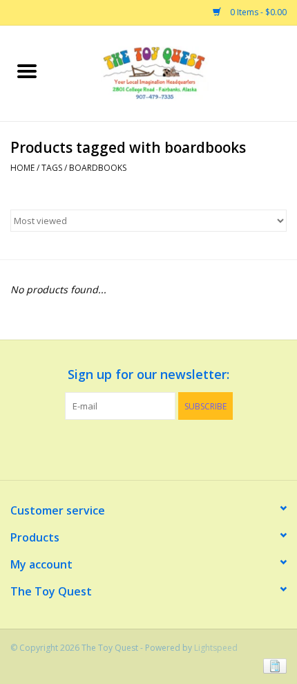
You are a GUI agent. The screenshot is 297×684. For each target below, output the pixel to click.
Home (22, 168)
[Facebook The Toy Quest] (136, 448)
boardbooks (97, 168)
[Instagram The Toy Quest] (161, 448)
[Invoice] (272, 665)
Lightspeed (216, 648)
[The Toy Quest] (175, 72)
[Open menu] (27, 70)
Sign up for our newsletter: (148, 374)
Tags (51, 168)
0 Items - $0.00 (257, 12)
